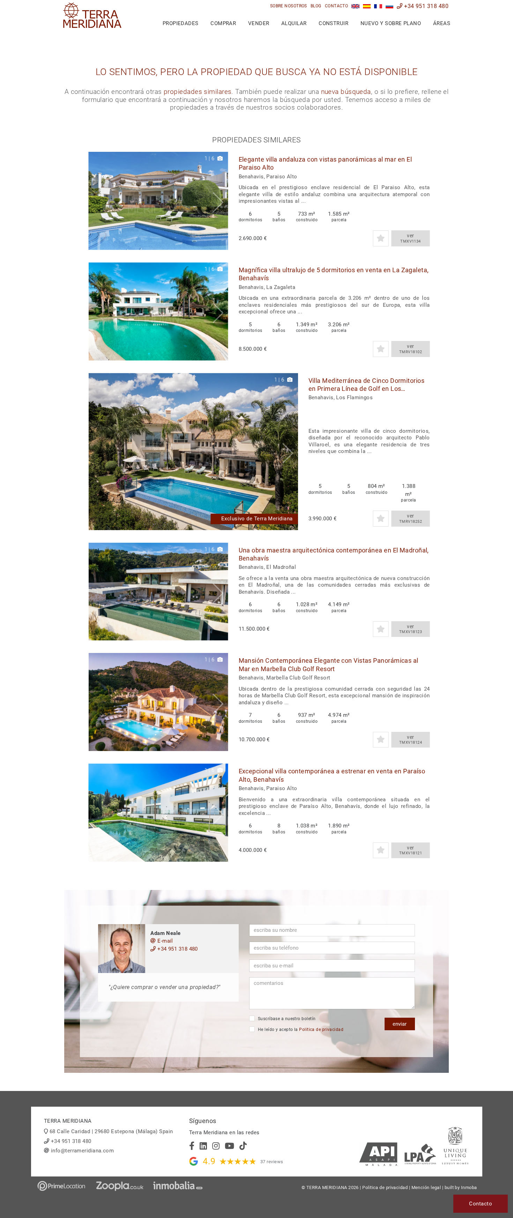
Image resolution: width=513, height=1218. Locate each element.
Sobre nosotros (288, 5)
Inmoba (469, 1187)
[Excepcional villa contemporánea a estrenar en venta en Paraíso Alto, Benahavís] (158, 813)
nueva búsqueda (346, 92)
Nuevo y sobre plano (390, 23)
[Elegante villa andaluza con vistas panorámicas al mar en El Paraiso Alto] (158, 201)
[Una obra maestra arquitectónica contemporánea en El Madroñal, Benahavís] (158, 592)
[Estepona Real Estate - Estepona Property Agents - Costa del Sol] (355, 6)
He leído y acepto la (299, 1029)
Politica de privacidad (321, 1029)
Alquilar (294, 23)
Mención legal (426, 1187)
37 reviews (271, 1161)
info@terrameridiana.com (82, 1151)
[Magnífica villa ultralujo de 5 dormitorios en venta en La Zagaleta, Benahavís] (158, 311)
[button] (220, 201)
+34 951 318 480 (425, 6)
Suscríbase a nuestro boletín (285, 1018)
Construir (333, 23)
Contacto (336, 5)
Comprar (223, 23)
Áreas (441, 23)
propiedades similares (197, 92)
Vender (258, 23)
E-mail (164, 941)
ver (410, 238)
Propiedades (181, 23)
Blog (316, 5)
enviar (400, 1024)
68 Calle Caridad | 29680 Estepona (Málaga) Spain (111, 1131)
